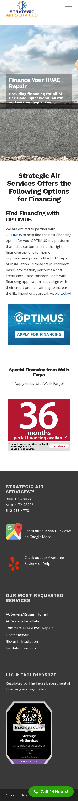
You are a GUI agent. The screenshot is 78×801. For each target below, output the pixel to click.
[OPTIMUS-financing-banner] (39, 324)
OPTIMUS (14, 234)
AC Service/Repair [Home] (27, 614)
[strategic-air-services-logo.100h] (32, 8)
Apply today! (60, 293)
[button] (51, 791)
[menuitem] (66, 8)
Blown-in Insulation (22, 641)
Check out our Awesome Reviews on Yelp (44, 560)
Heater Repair (17, 634)
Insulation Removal (21, 648)
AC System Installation (24, 621)
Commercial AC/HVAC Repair (29, 627)
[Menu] (66, 8)
